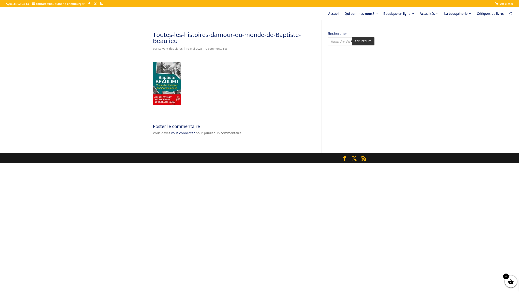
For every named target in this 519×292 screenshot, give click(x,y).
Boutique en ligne (396, 14)
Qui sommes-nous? (359, 14)
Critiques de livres (490, 14)
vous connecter (183, 133)
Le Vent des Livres (170, 48)
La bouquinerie (456, 14)
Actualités (427, 14)
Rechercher (363, 41)
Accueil (333, 14)
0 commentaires (216, 48)
